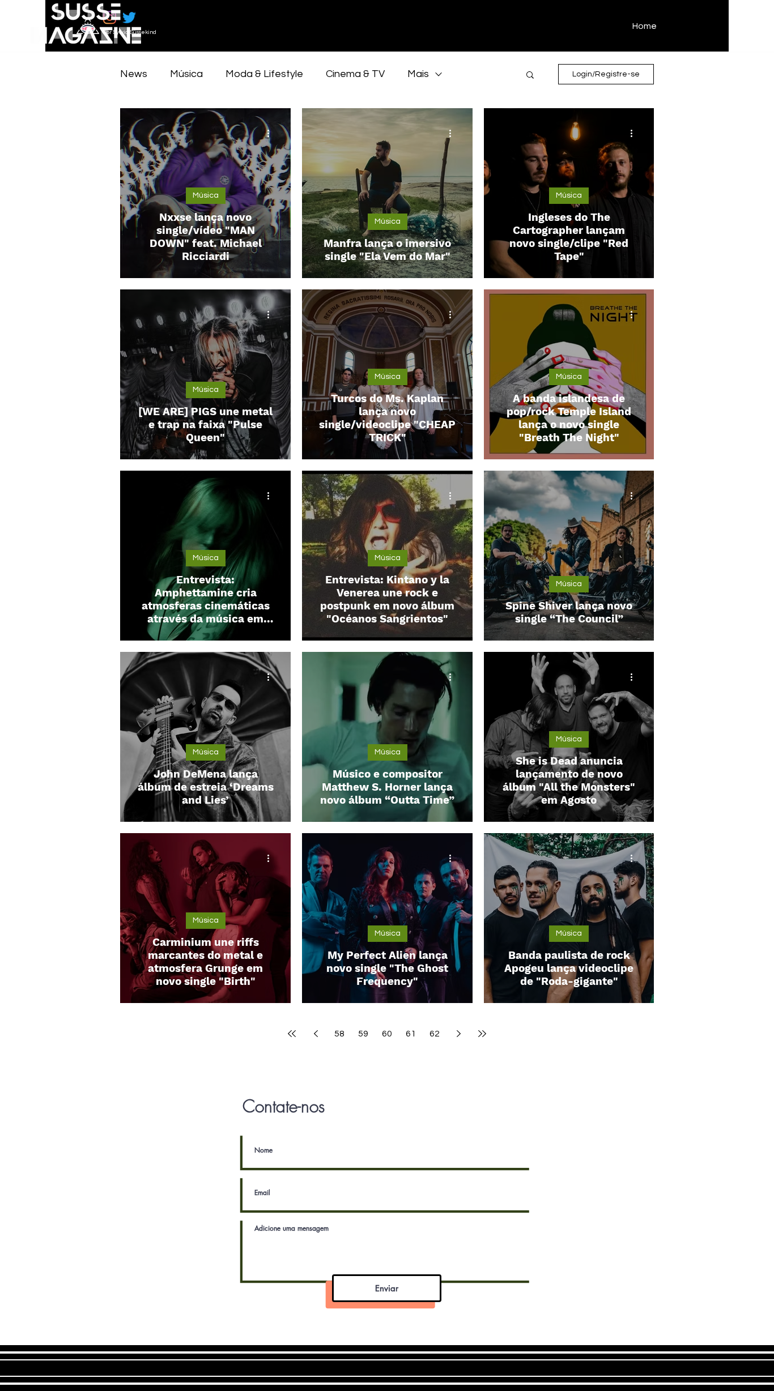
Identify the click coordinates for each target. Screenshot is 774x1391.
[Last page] (482, 1033)
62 (434, 1033)
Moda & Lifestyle (264, 74)
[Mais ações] (272, 133)
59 (363, 1033)
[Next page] (458, 1033)
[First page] (292, 1033)
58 (339, 1033)
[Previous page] (315, 1033)
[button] (530, 76)
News (133, 74)
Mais (418, 74)
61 (411, 1033)
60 (387, 1033)
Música (186, 74)
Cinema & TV (355, 74)
